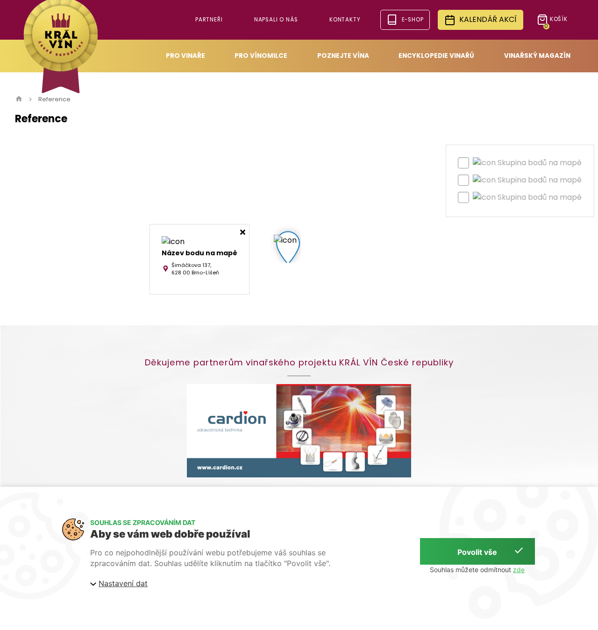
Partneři (209, 19)
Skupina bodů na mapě (540, 162)
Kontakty (345, 19)
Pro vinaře (185, 55)
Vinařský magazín (537, 55)
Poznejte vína (343, 55)
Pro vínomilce (261, 55)
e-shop (413, 19)
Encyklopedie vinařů (436, 55)
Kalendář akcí (488, 19)
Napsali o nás (276, 19)
